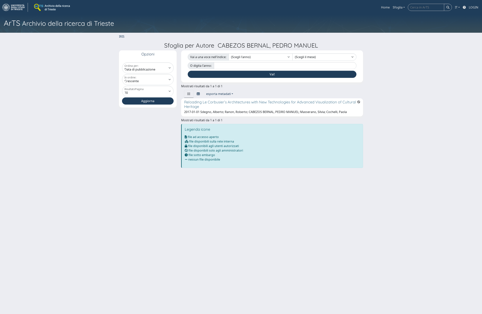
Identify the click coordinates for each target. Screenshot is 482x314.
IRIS (121, 36)
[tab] (189, 94)
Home (385, 7)
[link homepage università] (52, 7)
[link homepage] (15, 7)
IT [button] (456, 7)
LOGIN (473, 7)
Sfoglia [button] (398, 7)
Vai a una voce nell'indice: (208, 57)
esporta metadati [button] (218, 94)
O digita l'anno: (201, 66)
